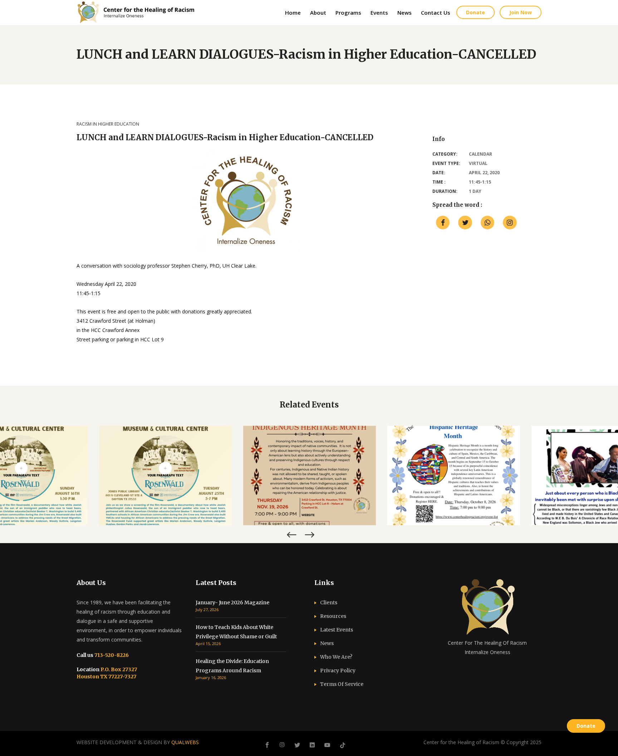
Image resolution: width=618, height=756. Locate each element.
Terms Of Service (341, 684)
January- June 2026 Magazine (232, 602)
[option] (165, 475)
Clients (328, 602)
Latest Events (336, 629)
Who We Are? (336, 657)
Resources (333, 616)
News (327, 643)
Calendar (480, 154)
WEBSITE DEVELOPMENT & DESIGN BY (138, 742)
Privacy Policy (337, 670)
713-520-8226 (111, 655)
